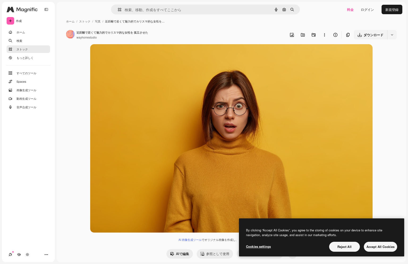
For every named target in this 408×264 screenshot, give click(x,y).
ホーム (70, 21)
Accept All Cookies (380, 246)
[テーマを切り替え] (27, 254)
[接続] (10, 254)
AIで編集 (182, 253)
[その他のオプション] (324, 34)
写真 (98, 21)
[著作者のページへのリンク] (70, 34)
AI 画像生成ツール (190, 240)
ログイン (367, 9)
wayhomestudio (86, 37)
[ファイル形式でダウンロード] (392, 34)
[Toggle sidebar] (46, 9)
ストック (84, 21)
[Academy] (19, 254)
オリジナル (123, 53)
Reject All (344, 246)
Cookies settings (258, 246)
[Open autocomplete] (117, 9)
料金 (350, 9)
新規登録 (392, 9)
